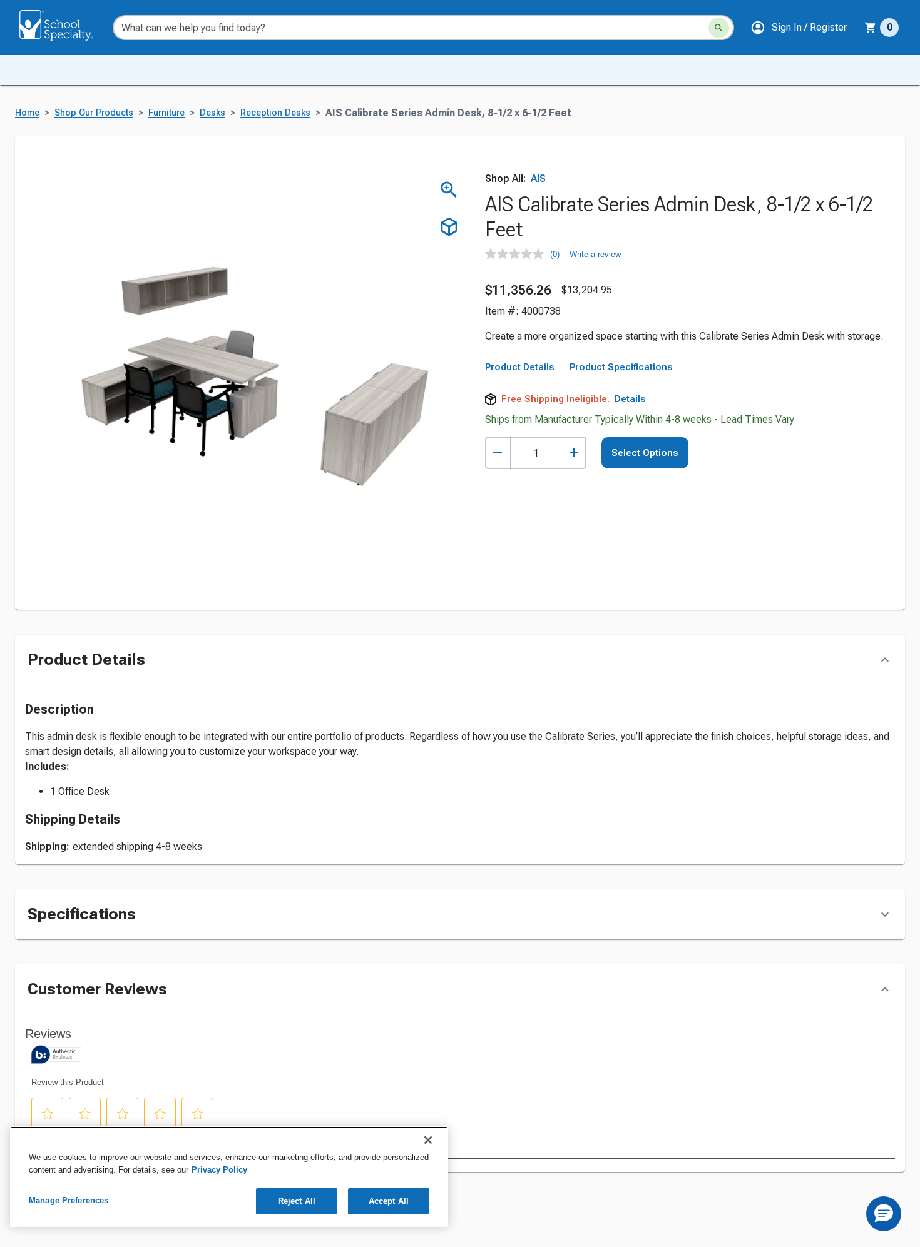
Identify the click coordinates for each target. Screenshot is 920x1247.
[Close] (428, 1140)
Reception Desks (275, 113)
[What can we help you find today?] (718, 28)
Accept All (389, 1201)
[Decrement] (498, 453)
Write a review (595, 254)
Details (630, 399)
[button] (798, 27)
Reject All (296, 1201)
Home (27, 113)
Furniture (166, 113)
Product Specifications (621, 367)
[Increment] (573, 453)
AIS (538, 178)
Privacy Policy (219, 1169)
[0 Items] (870, 27)
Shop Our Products (93, 113)
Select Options (644, 452)
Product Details (520, 367)
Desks (212, 113)
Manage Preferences (68, 1200)
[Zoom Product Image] (449, 189)
